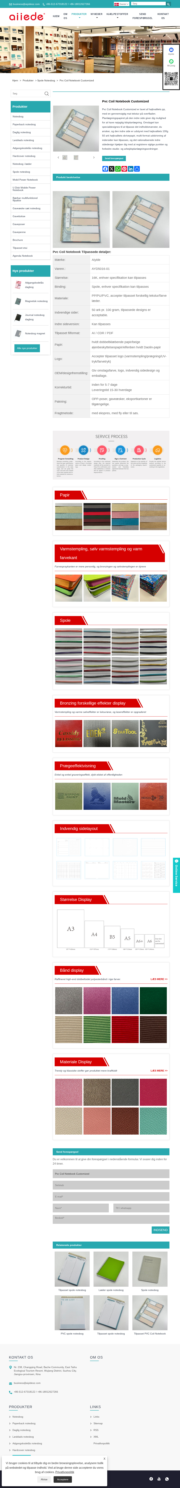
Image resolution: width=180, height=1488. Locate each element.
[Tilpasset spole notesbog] (72, 1268)
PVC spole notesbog (72, 1333)
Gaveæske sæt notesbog (26, 208)
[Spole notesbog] (149, 1268)
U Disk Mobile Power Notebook (24, 188)
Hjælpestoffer (117, 14)
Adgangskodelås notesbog (27, 148)
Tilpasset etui (20, 247)
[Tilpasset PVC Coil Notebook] (149, 1311)
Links (96, 1416)
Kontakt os (163, 16)
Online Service (176, 875)
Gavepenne (19, 232)
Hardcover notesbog (24, 156)
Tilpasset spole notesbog (72, 1290)
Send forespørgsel (143, 16)
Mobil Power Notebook (25, 179)
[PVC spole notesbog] (72, 1311)
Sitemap (98, 1423)
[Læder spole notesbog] (111, 1268)
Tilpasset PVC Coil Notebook (150, 1333)
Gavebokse (19, 216)
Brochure (18, 240)
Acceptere (62, 1479)
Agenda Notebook (23, 255)
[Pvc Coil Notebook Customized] (64, 157)
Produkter (79, 14)
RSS (96, 1430)
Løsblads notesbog (23, 140)
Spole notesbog (46, 80)
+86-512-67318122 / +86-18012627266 (68, 4)
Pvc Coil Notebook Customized (77, 80)
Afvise (44, 1479)
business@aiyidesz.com (26, 4)
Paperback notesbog (24, 124)
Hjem (56, 16)
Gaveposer (19, 224)
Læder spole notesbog (111, 1290)
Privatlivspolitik (64, 1472)
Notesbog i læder (22, 163)
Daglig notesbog (22, 132)
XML (96, 1436)
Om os (65, 16)
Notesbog (18, 116)
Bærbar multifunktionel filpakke (25, 199)
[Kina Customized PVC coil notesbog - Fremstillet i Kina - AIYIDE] (27, 16)
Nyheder (96, 14)
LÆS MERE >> (159, 979)
